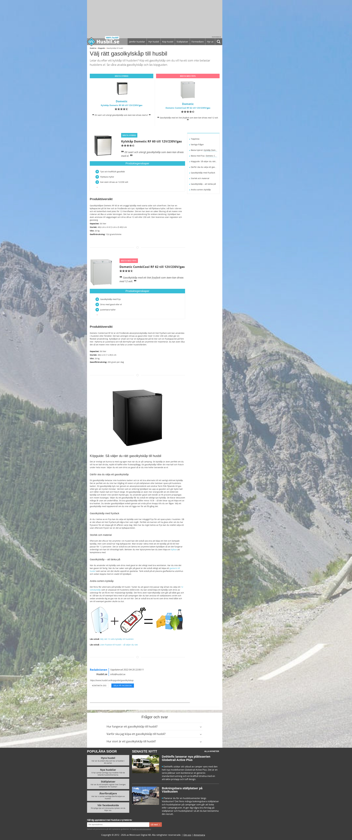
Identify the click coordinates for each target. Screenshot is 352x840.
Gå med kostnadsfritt (167, 452)
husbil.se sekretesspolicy (201, 446)
